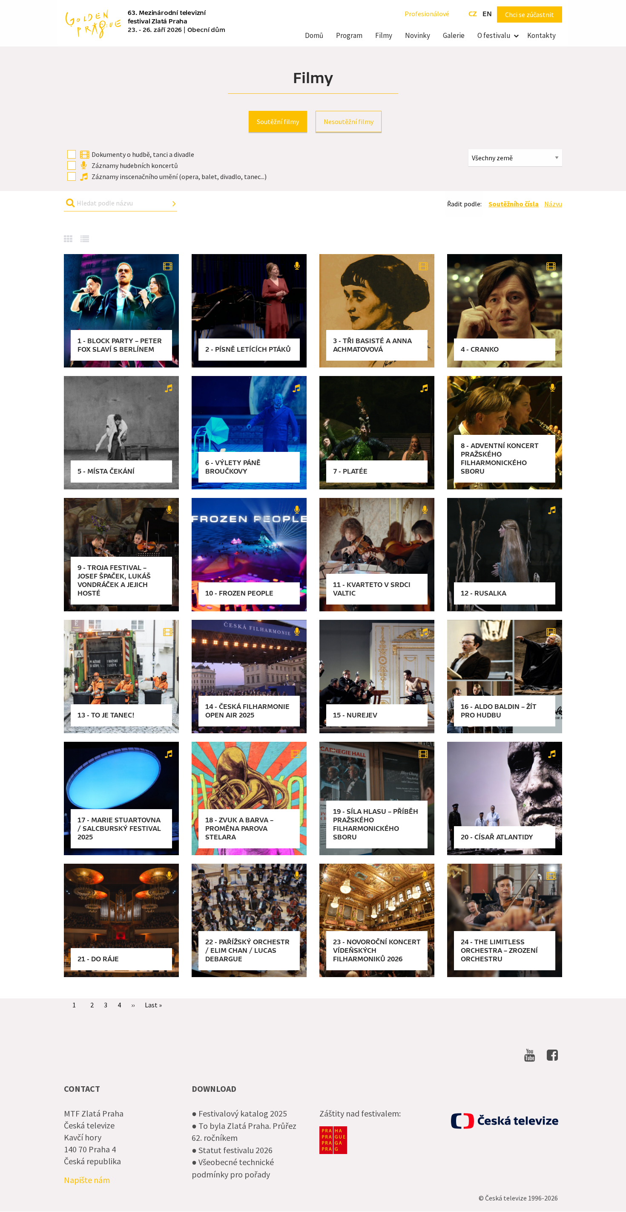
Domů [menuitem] (314, 35)
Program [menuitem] (349, 35)
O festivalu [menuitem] (494, 35)
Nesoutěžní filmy (348, 121)
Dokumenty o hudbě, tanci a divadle (143, 154)
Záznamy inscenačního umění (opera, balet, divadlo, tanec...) (179, 176)
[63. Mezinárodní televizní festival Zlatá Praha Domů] (93, 23)
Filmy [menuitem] (383, 35)
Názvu (553, 204)
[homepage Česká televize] (504, 1121)
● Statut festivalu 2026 (232, 1150)
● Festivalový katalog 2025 (239, 1113)
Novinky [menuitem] (417, 35)
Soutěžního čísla (513, 204)
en (487, 14)
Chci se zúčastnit (529, 14)
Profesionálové (427, 13)
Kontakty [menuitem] (541, 35)
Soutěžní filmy (278, 121)
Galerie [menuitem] (454, 35)
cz (472, 14)
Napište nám (87, 1179)
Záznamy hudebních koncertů (135, 165)
